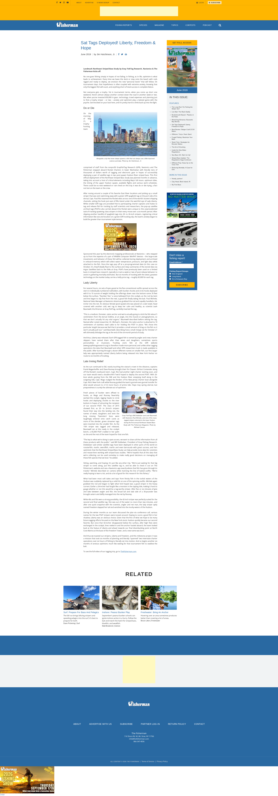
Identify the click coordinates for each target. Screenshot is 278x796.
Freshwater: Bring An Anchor (154, 612)
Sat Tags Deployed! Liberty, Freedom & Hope (181, 125)
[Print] (126, 54)
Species (143, 25)
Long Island (176, 276)
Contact (116, 2)
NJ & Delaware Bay (179, 279)
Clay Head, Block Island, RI (181, 181)
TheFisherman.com (128, 551)
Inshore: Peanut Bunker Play (116, 612)
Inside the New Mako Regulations (179, 151)
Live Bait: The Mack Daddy (181, 112)
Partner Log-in (150, 724)
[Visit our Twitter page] (60, 3)
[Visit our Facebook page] (57, 3)
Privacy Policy (162, 761)
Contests (190, 25)
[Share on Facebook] (118, 54)
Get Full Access (182, 43)
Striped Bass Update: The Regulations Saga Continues (182, 159)
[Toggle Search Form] (220, 25)
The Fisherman (67, 25)
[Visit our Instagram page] (64, 3)
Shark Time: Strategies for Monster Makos (181, 143)
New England (177, 274)
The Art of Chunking (178, 147)
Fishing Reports (123, 25)
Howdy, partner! (177, 178)
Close (2, 795)
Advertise (89, 2)
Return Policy (177, 724)
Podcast (207, 25)
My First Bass (176, 185)
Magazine (159, 25)
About (79, 2)
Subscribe (126, 724)
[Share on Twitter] (122, 54)
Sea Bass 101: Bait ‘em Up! (181, 155)
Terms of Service (147, 761)
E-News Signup (103, 2)
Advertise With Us (100, 724)
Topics (174, 25)
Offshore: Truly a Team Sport (182, 134)
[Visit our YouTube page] (68, 3)
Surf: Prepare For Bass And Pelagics (81, 612)
